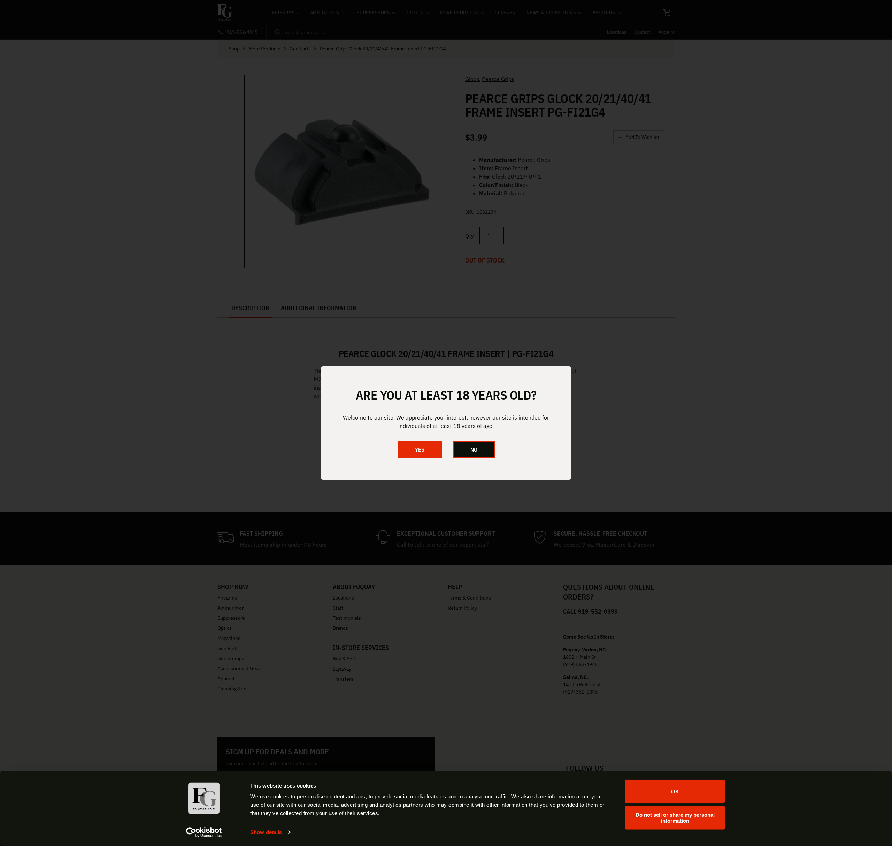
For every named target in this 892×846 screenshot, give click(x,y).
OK (675, 791)
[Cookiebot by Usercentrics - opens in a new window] (204, 832)
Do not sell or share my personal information (675, 817)
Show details (266, 832)
